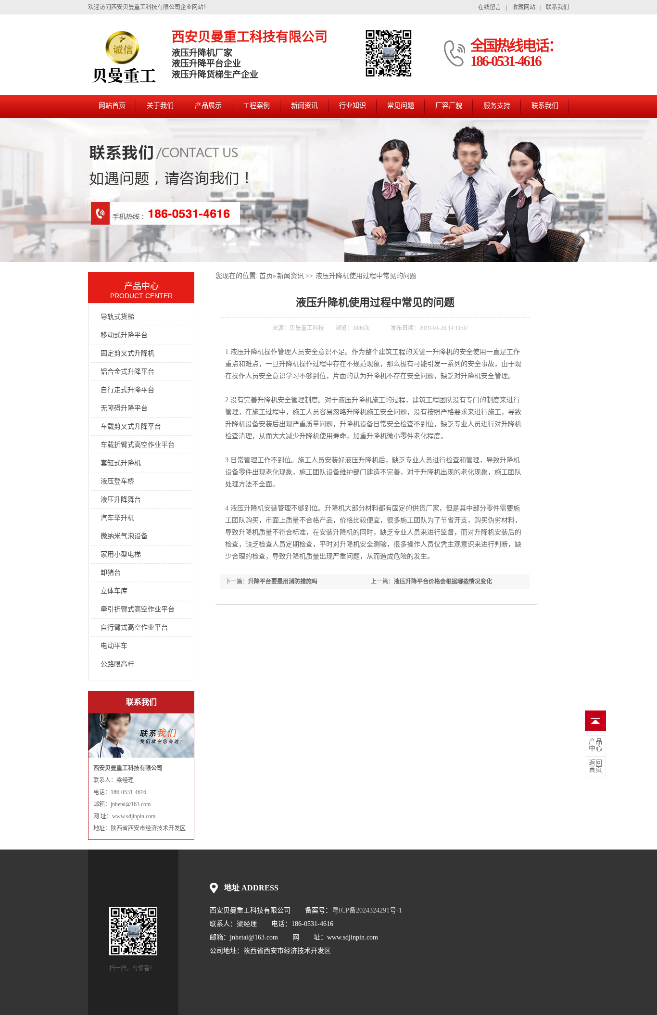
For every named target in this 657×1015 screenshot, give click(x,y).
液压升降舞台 (121, 499)
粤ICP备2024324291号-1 (367, 910)
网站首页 (112, 105)
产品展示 (208, 105)
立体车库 (114, 591)
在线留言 (489, 7)
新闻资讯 (304, 105)
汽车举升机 (117, 517)
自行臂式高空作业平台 (134, 627)
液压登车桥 (117, 481)
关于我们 (160, 105)
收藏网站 (523, 7)
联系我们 (557, 7)
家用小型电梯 (121, 554)
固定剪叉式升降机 (127, 353)
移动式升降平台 (124, 335)
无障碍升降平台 (124, 408)
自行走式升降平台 (127, 389)
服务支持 (496, 105)
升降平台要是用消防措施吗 (282, 581)
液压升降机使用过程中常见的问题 (366, 275)
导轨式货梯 (117, 316)
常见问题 (400, 105)
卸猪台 (111, 572)
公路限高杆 (117, 664)
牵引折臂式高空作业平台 (138, 609)
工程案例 (256, 105)
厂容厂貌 (448, 105)
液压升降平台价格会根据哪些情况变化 (443, 581)
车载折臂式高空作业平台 (138, 444)
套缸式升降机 (121, 463)
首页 (266, 275)
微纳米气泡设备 (124, 536)
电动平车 (114, 645)
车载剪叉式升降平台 (131, 426)
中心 (595, 745)
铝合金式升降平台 (127, 371)
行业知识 (352, 105)
